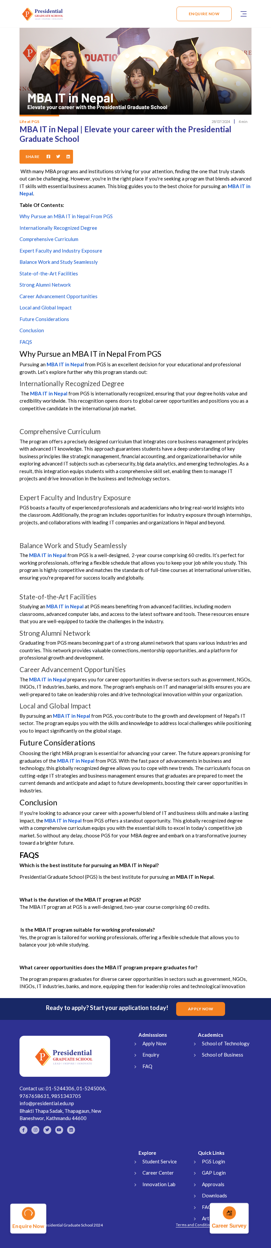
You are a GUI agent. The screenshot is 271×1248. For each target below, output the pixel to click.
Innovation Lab (158, 1184)
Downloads (214, 1195)
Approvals (213, 1184)
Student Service (159, 1161)
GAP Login (214, 1173)
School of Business (222, 1055)
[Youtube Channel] (59, 1130)
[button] (244, 14)
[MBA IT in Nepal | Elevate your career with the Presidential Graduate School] (68, 157)
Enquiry (150, 1055)
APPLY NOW (200, 1008)
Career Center (158, 1173)
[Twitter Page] (47, 1130)
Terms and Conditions (195, 1225)
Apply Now (154, 1043)
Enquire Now (204, 13)
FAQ (147, 1066)
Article (209, 1218)
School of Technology (226, 1043)
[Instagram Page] (35, 1130)
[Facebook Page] (23, 1130)
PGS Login (213, 1161)
